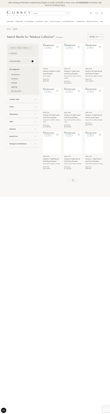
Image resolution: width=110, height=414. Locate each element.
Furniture (19, 21)
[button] (22, 99)
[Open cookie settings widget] (3, 410)
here (63, 5)
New (46, 21)
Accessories (29, 21)
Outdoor (39, 21)
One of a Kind (55, 21)
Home (9, 29)
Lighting (10, 21)
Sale (101, 21)
